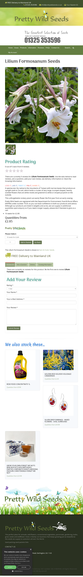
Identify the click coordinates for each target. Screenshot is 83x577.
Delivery (32, 265)
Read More (18, 563)
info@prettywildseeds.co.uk (51, 5)
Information (32, 48)
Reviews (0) (10, 265)
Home (10, 48)
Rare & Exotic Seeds (46, 250)
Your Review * (12, 307)
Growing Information (45, 265)
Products (23, 48)
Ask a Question (22, 265)
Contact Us (55, 48)
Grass (16, 48)
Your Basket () (72, 5)
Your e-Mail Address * (15, 299)
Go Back (37, 242)
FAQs (48, 48)
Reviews (41, 48)
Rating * (10, 285)
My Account (12, 52)
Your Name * (12, 292)
